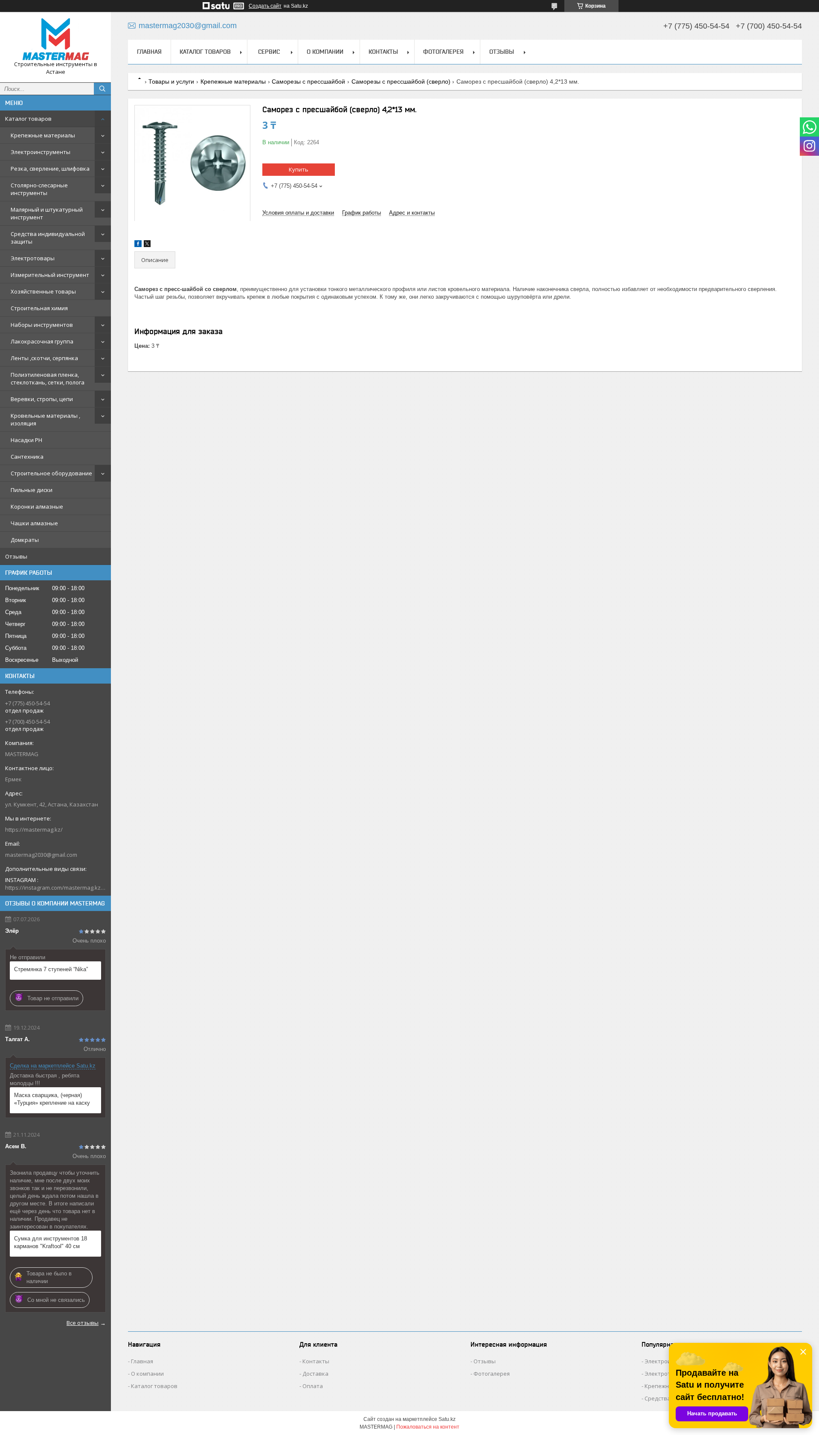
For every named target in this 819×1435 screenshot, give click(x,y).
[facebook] (138, 245)
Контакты (383, 51)
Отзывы (16, 556)
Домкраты (25, 540)
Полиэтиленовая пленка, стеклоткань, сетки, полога (47, 378)
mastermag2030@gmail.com (41, 855)
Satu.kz (447, 1419)
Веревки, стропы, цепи (42, 399)
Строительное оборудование (51, 473)
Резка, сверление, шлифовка (50, 168)
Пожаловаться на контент (427, 1427)
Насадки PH (26, 440)
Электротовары (33, 258)
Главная (149, 51)
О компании (325, 51)
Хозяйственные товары (43, 291)
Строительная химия (39, 308)
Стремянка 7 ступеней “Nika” (51, 969)
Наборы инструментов (42, 325)
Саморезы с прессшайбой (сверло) (400, 81)
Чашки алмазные (34, 523)
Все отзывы (83, 1323)
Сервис (269, 51)
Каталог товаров (28, 118)
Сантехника (27, 456)
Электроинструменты (40, 152)
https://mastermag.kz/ (34, 829)
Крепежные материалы (43, 135)
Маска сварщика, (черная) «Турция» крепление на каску (52, 1099)
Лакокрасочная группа (42, 341)
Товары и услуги (171, 81)
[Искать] (102, 88)
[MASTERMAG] (55, 39)
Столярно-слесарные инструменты (39, 189)
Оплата (312, 1386)
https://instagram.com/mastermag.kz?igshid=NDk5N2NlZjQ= (55, 887)
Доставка (315, 1373)
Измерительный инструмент (50, 275)
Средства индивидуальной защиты (48, 237)
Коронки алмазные (37, 506)
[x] (147, 245)
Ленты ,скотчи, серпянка (44, 358)
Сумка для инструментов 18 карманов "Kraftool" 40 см (50, 1242)
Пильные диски (31, 490)
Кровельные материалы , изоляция (45, 419)
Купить (298, 169)
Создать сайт (265, 6)
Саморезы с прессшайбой (308, 81)
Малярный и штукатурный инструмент (47, 213)
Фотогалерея (443, 51)
